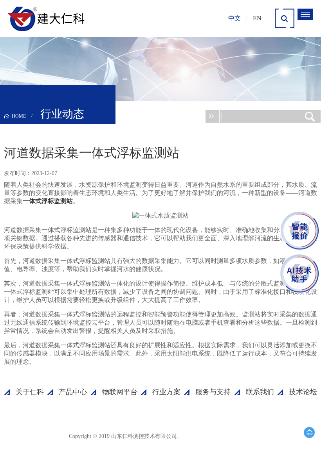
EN (257, 18)
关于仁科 (30, 392)
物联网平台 (119, 392)
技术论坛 (303, 392)
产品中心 (73, 392)
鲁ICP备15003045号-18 (217, 435)
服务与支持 (213, 392)
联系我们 (260, 392)
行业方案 (166, 392)
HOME (19, 116)
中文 (234, 18)
